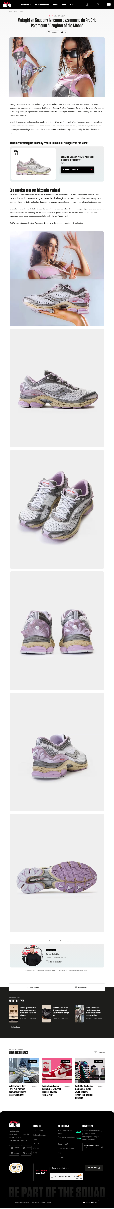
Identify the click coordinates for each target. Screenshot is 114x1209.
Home (15, 11)
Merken (36, 1148)
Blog (72, 4)
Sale (64, 4)
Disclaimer (35, 1202)
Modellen (37, 1144)
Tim (65, 32)
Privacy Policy (46, 1202)
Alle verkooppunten (70, 170)
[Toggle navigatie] (108, 4)
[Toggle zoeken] (98, 4)
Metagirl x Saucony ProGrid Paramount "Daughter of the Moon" (69, 108)
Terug (10, 11)
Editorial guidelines (72, 941)
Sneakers (25, 4)
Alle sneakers (38, 1130)
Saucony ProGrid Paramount (74, 122)
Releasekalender (42, 4)
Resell (55, 4)
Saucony (21, 108)
